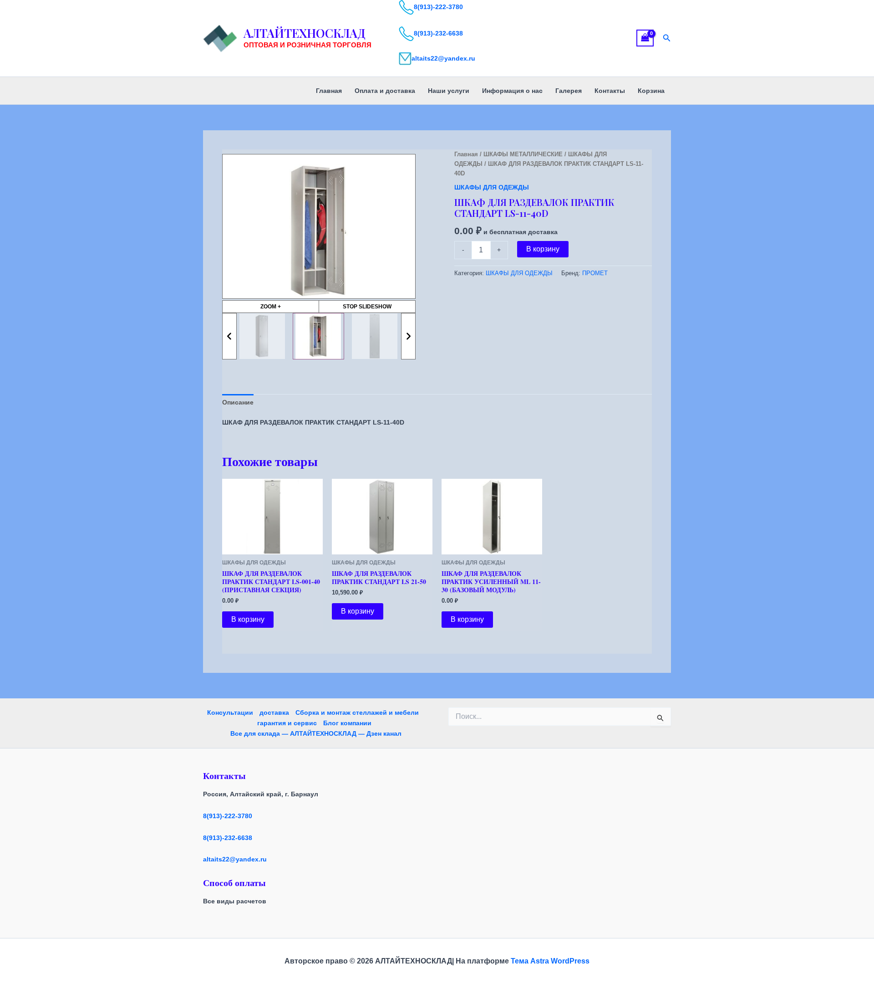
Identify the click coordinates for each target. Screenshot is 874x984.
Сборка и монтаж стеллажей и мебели (357, 712)
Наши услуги (448, 90)
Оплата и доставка (385, 90)
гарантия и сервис (287, 723)
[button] (667, 38)
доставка (274, 712)
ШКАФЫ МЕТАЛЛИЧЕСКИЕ (523, 154)
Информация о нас (512, 90)
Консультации (230, 712)
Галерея (568, 90)
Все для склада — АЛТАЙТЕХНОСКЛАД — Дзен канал (315, 733)
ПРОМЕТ (595, 273)
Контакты (610, 90)
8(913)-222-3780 (438, 6)
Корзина (651, 90)
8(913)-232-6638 (438, 33)
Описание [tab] (238, 402)
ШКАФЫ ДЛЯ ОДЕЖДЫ (491, 187)
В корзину (542, 249)
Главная (329, 90)
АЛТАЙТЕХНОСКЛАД (305, 33)
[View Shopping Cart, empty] (644, 38)
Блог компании (347, 723)
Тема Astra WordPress (550, 961)
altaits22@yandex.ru (443, 58)
